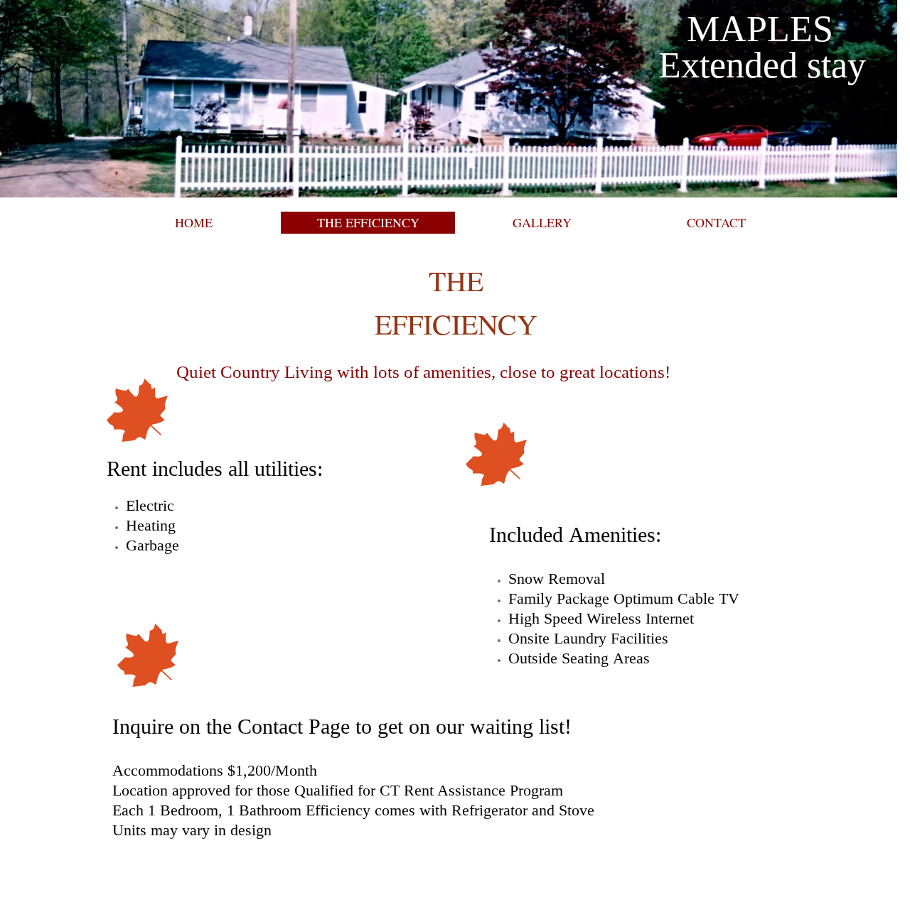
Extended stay (757, 65)
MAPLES (760, 29)
